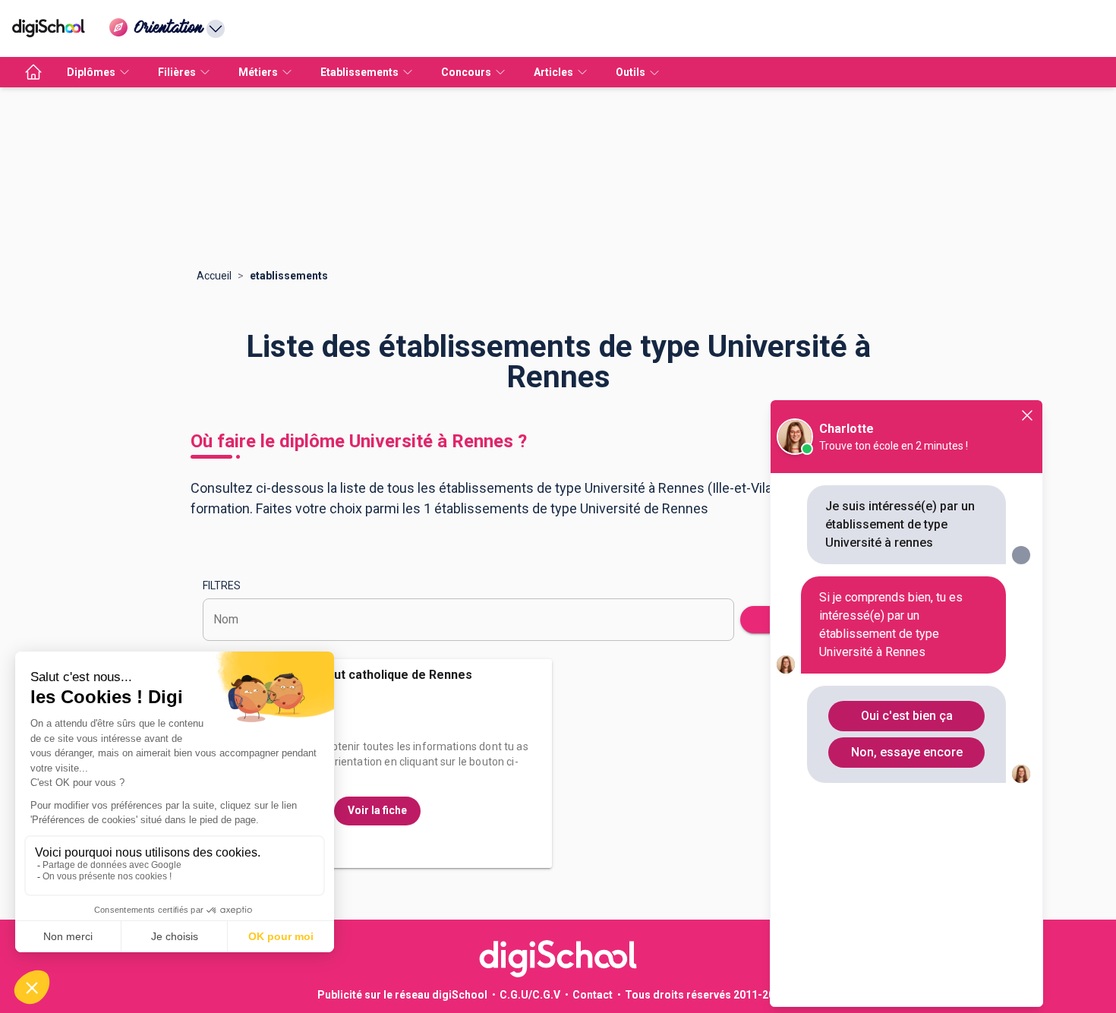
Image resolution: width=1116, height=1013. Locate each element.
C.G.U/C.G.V (530, 995)
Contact (592, 995)
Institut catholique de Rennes (388, 674)
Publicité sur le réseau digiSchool (402, 995)
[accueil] (33, 72)
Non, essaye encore (907, 752)
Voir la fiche (377, 810)
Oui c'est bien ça (907, 715)
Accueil (214, 276)
